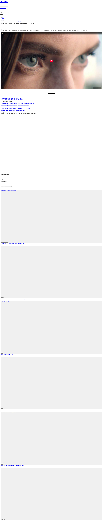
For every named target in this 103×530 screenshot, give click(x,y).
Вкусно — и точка (3, 519)
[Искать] (8, 12)
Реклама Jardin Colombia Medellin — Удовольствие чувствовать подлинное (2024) (12, 21)
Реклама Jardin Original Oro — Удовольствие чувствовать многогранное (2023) (15, 105)
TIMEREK (4, 2)
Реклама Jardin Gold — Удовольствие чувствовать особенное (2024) (13, 110)
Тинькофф (2, 297)
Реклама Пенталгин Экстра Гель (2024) (7, 354)
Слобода (2, 408)
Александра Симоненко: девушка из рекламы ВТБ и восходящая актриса (13, 243)
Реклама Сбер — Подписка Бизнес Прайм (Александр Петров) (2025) (12, 465)
